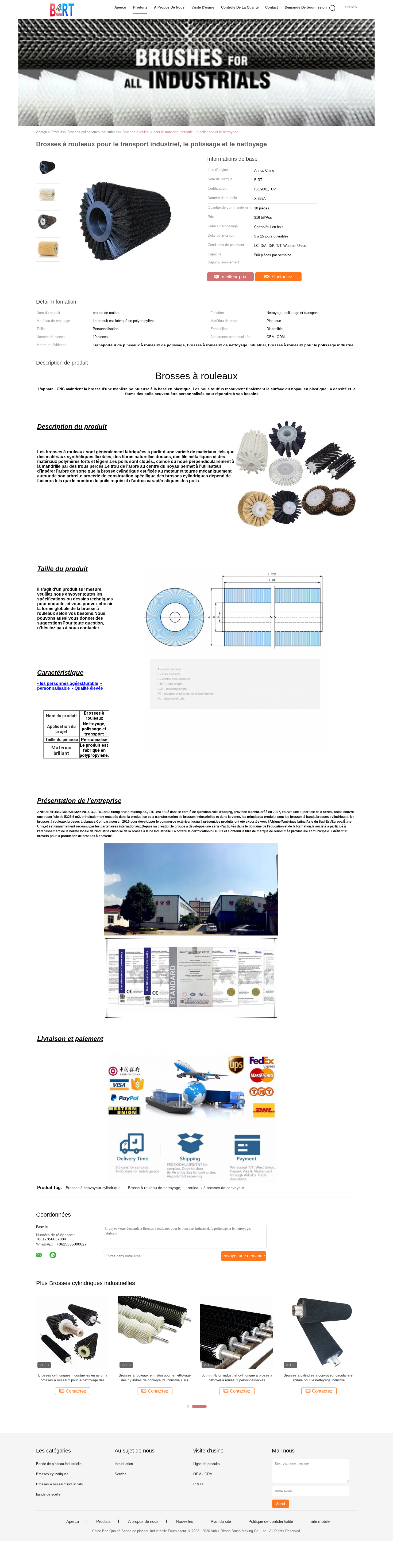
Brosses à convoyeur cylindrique (93, 1188)
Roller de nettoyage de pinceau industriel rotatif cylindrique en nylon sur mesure (319, 1377)
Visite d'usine (202, 7)
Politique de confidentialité (270, 1521)
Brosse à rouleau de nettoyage (154, 1188)
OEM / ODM (203, 1474)
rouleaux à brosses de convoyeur (216, 1188)
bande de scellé (48, 1494)
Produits (140, 7)
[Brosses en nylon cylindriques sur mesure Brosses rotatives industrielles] (154, 1332)
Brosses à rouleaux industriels (59, 1484)
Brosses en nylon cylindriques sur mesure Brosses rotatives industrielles (154, 1377)
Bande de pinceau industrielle (59, 1464)
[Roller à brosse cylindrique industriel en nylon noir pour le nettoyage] (236, 1332)
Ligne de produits (206, 1464)
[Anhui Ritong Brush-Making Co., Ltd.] (62, 9)
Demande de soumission (306, 7)
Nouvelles (184, 1521)
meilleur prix (233, 276)
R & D (198, 1484)
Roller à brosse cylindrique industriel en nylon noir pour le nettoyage (237, 1377)
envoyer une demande (243, 1255)
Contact (271, 7)
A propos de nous (169, 7)
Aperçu (120, 7)
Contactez (281, 276)
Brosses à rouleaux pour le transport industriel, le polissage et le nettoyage (180, 132)
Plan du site (221, 1521)
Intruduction (124, 1464)
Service (120, 1474)
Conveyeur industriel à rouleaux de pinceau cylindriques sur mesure (72, 1377)
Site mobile (320, 1521)
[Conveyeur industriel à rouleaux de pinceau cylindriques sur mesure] (72, 1332)
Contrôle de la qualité (240, 7)
